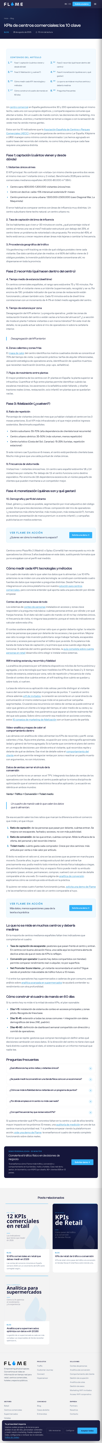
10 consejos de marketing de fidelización (34, 719)
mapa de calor (16, 353)
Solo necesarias (55, 1430)
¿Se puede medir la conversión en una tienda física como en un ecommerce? (46, 1079)
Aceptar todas (87, 1430)
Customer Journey (45, 1370)
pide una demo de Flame (27, 1132)
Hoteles (7, 1418)
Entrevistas (42, 1414)
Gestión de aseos (77, 1386)
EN (70, 4)
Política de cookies (12, 1437)
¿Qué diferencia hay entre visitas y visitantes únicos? (34, 1068)
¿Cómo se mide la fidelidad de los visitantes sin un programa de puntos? (43, 1090)
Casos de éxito (43, 1410)
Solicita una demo (82, 4)
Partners (73, 1406)
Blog (12, 18)
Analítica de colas (77, 1382)
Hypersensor (42, 1378)
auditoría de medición (68, 1124)
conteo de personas (34, 606)
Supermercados (11, 1414)
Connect (41, 1374)
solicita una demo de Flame (81, 886)
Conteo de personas (78, 1366)
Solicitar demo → (82, 1162)
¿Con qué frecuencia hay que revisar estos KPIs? (32, 1112)
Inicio (6, 18)
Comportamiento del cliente (82, 1374)
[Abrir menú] (95, 4)
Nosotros (74, 1410)
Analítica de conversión (80, 1370)
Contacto (74, 1414)
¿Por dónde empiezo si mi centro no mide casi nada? (34, 1101)
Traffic (40, 1366)
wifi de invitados (32, 696)
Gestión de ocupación (79, 1378)
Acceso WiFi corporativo (80, 1394)
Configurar (70, 1430)
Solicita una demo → (80, 535)
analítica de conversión (71, 876)
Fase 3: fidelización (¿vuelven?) (27, 72)
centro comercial (19, 107)
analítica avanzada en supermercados (41, 982)
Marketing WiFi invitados (81, 1390)
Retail (6, 1406)
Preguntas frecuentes (66, 91)
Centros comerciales (13, 1410)
